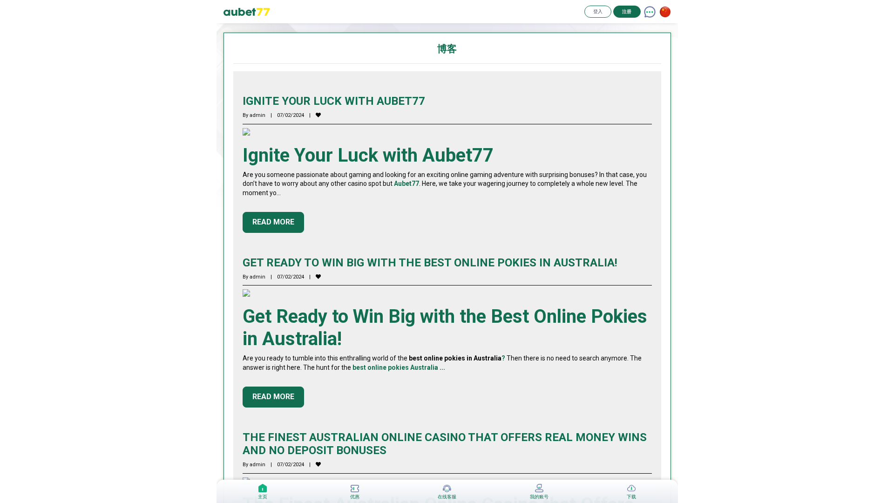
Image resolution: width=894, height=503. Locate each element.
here (293, 367)
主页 (262, 496)
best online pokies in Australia (455, 358)
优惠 (354, 496)
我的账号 (539, 496)
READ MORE (273, 222)
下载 (631, 496)
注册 (626, 11)
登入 (598, 11)
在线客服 (447, 496)
